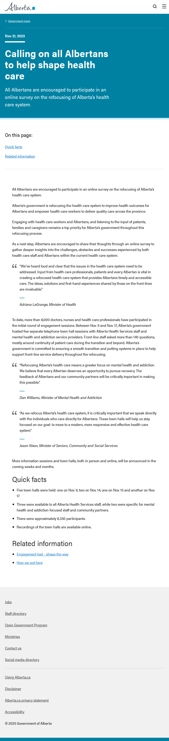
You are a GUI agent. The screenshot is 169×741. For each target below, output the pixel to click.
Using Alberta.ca (18, 677)
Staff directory (15, 613)
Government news (19, 21)
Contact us (13, 648)
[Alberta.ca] (20, 7)
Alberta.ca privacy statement (27, 700)
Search (155, 7)
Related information (20, 156)
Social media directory (22, 659)
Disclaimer (13, 688)
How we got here (30, 562)
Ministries (12, 636)
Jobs (8, 601)
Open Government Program (26, 624)
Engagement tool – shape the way (42, 554)
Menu (164, 7)
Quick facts (13, 146)
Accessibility (14, 711)
